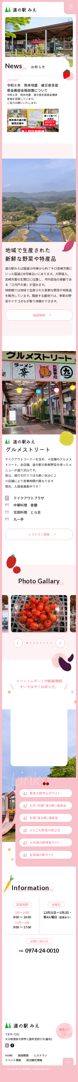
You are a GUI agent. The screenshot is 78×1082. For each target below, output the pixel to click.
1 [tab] (27, 643)
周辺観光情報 (34, 1060)
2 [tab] (30, 643)
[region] (35, 103)
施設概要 (23, 1055)
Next (60, 643)
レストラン (40, 1055)
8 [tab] (51, 643)
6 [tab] (44, 643)
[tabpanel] (39, 614)
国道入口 (64, 1029)
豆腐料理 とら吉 (27, 512)
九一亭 (18, 519)
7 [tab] (47, 643)
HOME (9, 1055)
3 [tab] (34, 643)
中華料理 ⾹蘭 (25, 504)
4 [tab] (37, 643)
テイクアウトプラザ (28, 497)
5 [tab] (40, 643)
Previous (18, 643)
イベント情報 (13, 1060)
